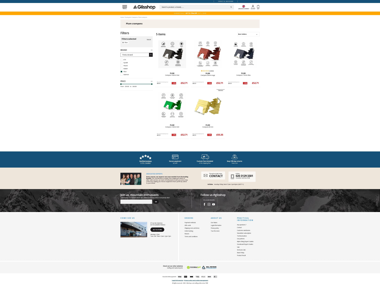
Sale (238, 247)
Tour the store (215, 231)
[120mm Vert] (172, 106)
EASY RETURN (166, 1)
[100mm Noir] (172, 54)
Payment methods (190, 222)
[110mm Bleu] (243, 54)
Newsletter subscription (244, 233)
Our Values (214, 222)
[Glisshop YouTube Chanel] (213, 205)
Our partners (241, 239)
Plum (124, 71)
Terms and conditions (191, 236)
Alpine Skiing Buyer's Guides (245, 241)
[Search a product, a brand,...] (231, 7)
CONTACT (216, 176)
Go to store (157, 230)
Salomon (126, 74)
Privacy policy (215, 228)
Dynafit (125, 63)
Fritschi (125, 66)
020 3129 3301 (244, 176)
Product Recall (241, 255)
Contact (239, 227)
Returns (187, 234)
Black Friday (240, 253)
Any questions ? (241, 225)
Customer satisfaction (243, 230)
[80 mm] (208, 106)
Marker (125, 69)
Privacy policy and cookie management (196, 280)
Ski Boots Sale (241, 250)
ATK (124, 60)
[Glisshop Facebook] (204, 205)
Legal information (216, 225)
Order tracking (189, 231)
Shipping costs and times (192, 228)
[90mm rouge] (208, 54)
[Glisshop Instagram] (209, 205)
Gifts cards (188, 225)
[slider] (121, 84)
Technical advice (242, 236)
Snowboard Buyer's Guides (245, 244)
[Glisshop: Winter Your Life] (144, 7)
